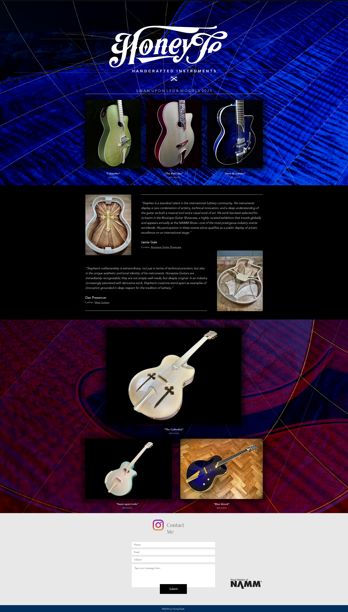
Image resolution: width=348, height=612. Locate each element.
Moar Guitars (102, 302)
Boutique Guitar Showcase (166, 247)
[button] (113, 134)
